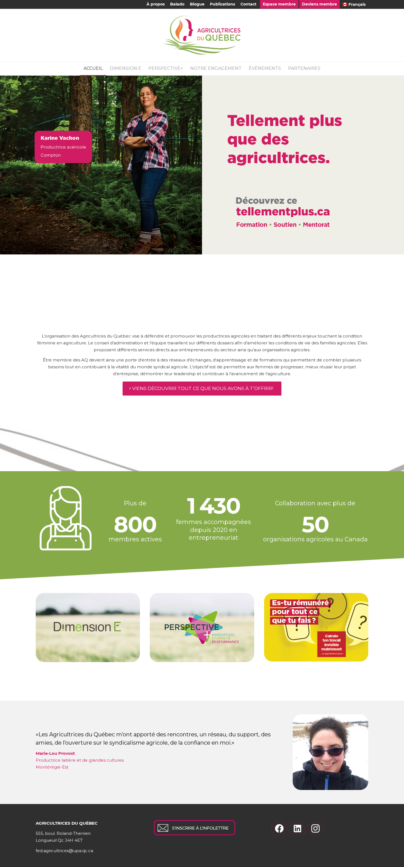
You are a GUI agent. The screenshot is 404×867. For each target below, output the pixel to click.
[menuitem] (155, 4)
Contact (248, 4)
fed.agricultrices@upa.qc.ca (64, 850)
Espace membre (279, 4)
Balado (177, 4)
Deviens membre (319, 4)
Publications (222, 4)
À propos (155, 4)
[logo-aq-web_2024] (202, 35)
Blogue (197, 4)
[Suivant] (399, 165)
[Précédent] (5, 165)
